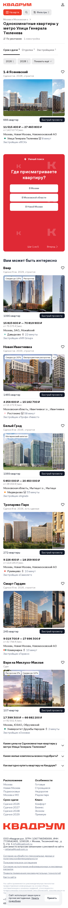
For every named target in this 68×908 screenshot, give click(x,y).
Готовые (40, 784)
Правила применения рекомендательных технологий (32, 873)
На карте (14, 12)
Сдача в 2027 (11, 807)
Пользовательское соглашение (20, 862)
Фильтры (43, 12)
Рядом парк (42, 795)
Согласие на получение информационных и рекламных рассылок (32, 867)
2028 (24, 61)
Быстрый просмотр (52, 119)
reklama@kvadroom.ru (16, 849)
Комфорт (40, 804)
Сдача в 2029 (11, 814)
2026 (10, 61)
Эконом (39, 810)
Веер (7, 268)
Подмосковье (11, 791)
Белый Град (12, 426)
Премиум (40, 814)
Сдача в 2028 (11, 810)
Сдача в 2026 (11, 804)
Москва (7, 784)
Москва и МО (11, 795)
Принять (52, 898)
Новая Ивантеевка (17, 347)
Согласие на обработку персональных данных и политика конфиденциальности (28, 857)
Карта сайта (9, 877)
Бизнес (39, 807)
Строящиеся (42, 788)
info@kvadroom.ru (22, 844)
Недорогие (41, 791)
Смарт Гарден (14, 583)
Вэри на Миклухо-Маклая (23, 662)
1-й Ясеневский (15, 72)
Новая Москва (11, 788)
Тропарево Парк (16, 504)
